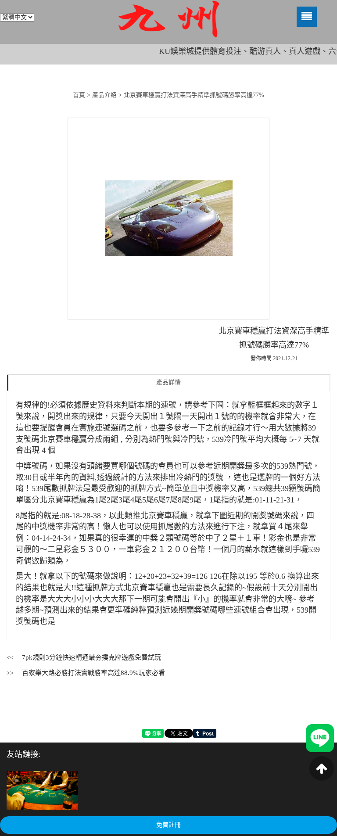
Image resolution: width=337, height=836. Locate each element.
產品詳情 (168, 382)
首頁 (79, 95)
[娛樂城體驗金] (42, 790)
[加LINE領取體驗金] (320, 737)
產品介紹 (104, 95)
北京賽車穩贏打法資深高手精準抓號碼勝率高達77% (194, 95)
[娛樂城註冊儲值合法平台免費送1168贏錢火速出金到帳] (168, 19)
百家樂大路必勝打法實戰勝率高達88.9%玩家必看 (93, 672)
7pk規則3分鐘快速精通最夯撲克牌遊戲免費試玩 (91, 657)
